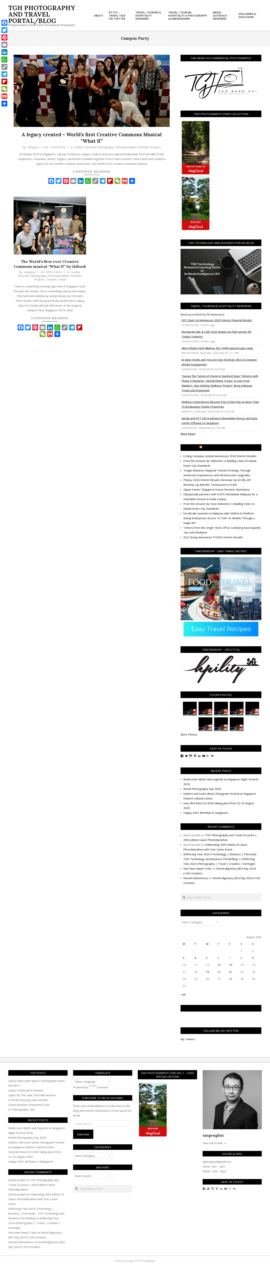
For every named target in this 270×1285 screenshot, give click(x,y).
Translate (102, 1087)
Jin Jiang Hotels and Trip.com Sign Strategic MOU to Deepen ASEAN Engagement (219, 362)
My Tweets (188, 1039)
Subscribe (83, 1134)
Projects (155, 147)
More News (188, 433)
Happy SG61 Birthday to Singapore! (205, 812)
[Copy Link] (4, 67)
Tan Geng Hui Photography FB (221, 1008)
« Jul (183, 994)
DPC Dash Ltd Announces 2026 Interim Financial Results (216, 320)
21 (230, 972)
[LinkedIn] (4, 52)
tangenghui (213, 1135)
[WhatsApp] (4, 59)
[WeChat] (4, 89)
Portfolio (143, 147)
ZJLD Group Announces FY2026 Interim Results (213, 537)
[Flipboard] (4, 81)
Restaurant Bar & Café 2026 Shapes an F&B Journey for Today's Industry (216, 334)
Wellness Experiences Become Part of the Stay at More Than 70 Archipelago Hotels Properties (220, 404)
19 (207, 972)
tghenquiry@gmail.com (217, 1161)
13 (219, 965)
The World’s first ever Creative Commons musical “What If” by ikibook (50, 264)
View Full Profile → (214, 1143)
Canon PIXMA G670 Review (25, 1090)
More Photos (189, 734)
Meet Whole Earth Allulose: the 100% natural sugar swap (217, 348)
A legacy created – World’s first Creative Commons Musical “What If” (92, 137)
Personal (90, 147)
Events (79, 147)
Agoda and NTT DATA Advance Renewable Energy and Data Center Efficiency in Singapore (219, 420)
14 (230, 965)
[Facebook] (4, 22)
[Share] (4, 103)
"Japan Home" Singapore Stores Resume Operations (216, 489)
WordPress (150, 1260)
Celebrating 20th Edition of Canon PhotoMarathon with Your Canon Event (36, 1199)
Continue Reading (91, 171)
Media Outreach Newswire (223, 447)
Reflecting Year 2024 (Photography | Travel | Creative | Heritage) (34, 1223)
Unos (131, 1260)
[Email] (4, 44)
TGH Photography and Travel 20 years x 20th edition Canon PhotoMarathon (33, 1184)
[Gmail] (4, 96)
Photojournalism (126, 147)
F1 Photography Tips (21, 1109)
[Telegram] (4, 74)
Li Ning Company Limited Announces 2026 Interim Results (219, 456)
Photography (106, 147)
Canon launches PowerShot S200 (29, 1104)
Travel (62, 279)
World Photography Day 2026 (202, 789)
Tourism (51, 279)
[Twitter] (4, 30)
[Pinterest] (4, 37)
